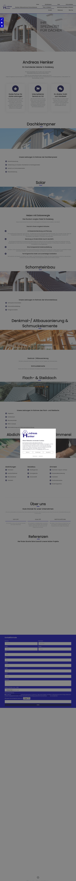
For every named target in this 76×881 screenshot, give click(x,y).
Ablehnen (28, 452)
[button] (2, 19)
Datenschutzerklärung (27, 449)
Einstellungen (37, 452)
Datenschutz (35, 456)
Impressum (41, 456)
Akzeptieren (48, 452)
